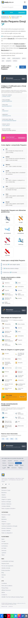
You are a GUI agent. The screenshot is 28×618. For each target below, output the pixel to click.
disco (12, 438)
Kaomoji (4, 575)
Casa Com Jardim (19, 389)
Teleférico (6, 283)
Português (18, 463)
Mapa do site (4, 606)
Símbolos (4, 497)
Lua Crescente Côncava (7, 380)
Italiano (4, 463)
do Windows (5, 546)
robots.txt (10, 606)
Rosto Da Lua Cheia (7, 389)
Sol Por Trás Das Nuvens (7, 384)
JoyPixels (4, 552)
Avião (18, 283)
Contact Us (4, 594)
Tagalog (20, 467)
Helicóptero (19, 287)
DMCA (3, 592)
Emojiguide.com (5, 16)
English (4, 460)
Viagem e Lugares (6, 523)
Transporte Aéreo (5, 18)
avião (8, 58)
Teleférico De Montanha (6, 298)
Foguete (5, 290)
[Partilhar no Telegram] (16, 616)
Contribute (4, 583)
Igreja (4, 376)
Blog (3, 572)
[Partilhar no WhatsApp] (12, 616)
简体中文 (11, 465)
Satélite (18, 298)
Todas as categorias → (7, 533)
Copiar (22, 67)
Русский (4, 465)
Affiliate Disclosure (6, 590)
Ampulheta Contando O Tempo (6, 363)
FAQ (3, 577)
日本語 (16, 465)
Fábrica (18, 359)
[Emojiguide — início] (3, 475)
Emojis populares (6, 570)
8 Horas (18, 368)
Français (22, 460)
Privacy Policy (5, 588)
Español (10, 460)
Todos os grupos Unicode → (8, 508)
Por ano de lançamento (7, 565)
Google (3, 541)
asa (7, 438)
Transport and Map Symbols (9, 130)
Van (17, 422)
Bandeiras (4, 492)
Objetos (4, 495)
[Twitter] (6, 484)
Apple (3, 539)
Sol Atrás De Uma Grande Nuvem (19, 354)
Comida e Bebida (6, 506)
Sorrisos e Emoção (6, 501)
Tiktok (3, 555)
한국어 (21, 465)
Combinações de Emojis (8, 561)
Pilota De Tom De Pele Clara (7, 422)
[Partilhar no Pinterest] (8, 616)
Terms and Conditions (7, 585)
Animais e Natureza (6, 504)
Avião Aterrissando (19, 294)
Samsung (4, 550)
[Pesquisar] (25, 7)
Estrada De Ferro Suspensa (7, 294)
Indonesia (13, 467)
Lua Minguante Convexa (20, 384)
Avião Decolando (6, 303)
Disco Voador (6, 287)
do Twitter (4, 548)
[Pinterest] (9, 484)
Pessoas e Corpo (6, 490)
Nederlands (11, 463)
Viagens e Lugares (15, 16)
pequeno (8, 60)
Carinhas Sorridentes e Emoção (9, 526)
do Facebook (5, 543)
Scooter (5, 353)
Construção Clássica (19, 376)
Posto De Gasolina (19, 372)
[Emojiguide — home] (8, 2)
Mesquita (18, 363)
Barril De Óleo (7, 368)
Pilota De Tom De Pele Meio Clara (7, 426)
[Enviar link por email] (26, 616)
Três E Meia (6, 359)
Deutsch (16, 460)
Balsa (4, 417)
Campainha (19, 380)
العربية (4, 467)
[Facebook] (3, 484)
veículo (15, 60)
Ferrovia (5, 372)
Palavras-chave (5, 563)
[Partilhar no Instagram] (19, 616)
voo (3, 438)
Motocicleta (19, 426)
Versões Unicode (6, 568)
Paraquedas (6, 324)
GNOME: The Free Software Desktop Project (12, 597)
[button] (14, 96)
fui (16, 438)
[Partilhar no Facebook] (1, 616)
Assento (18, 290)
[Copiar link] (22, 616)
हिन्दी (8, 467)
